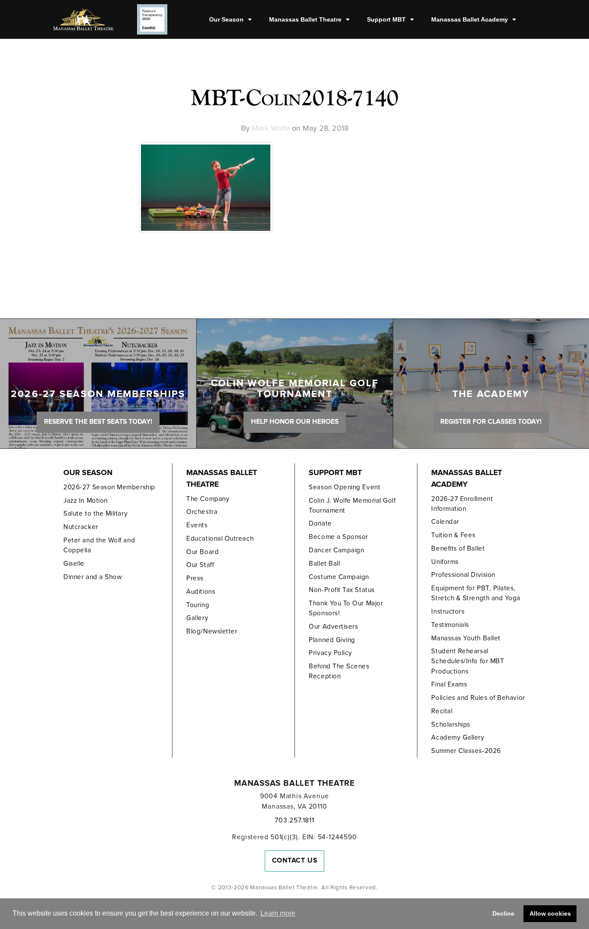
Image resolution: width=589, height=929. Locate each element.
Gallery (197, 618)
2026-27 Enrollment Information (462, 504)
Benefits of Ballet (458, 548)
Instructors (447, 611)
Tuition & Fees (453, 535)
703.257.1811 (294, 820)
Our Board (202, 552)
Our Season (226, 19)
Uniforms (444, 562)
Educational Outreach (220, 538)
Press (195, 578)
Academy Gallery (457, 737)
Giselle (74, 563)
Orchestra (201, 512)
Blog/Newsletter (211, 631)
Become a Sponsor (338, 537)
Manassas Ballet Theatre (305, 19)
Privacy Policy (330, 653)
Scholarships (450, 724)
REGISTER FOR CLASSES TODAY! (491, 421)
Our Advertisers (333, 626)
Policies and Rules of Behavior (478, 698)
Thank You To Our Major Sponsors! (346, 608)
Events (196, 525)
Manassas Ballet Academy (469, 19)
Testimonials (450, 625)
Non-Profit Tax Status (341, 590)
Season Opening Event (344, 487)
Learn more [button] (277, 913)
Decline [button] (503, 913)
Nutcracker (80, 527)
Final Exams (449, 684)
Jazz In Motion (85, 500)
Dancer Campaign (336, 550)
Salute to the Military (95, 513)
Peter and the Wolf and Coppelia (99, 545)
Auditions (200, 591)
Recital (441, 711)
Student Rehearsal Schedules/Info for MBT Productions (467, 661)
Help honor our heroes (294, 421)
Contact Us (294, 860)
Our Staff (200, 565)
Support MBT (386, 19)
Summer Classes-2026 (466, 751)
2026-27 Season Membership (109, 487)
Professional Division (463, 575)
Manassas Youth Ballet (465, 638)
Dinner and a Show (92, 577)
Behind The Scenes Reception (339, 671)
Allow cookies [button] (550, 913)
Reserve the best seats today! (98, 421)
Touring (197, 605)
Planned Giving (332, 640)
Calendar (445, 522)
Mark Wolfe (271, 128)
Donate (320, 523)
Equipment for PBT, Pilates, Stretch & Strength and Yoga (475, 593)
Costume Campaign (339, 577)
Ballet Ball (324, 563)
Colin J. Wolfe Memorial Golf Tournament (352, 505)
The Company (207, 499)
